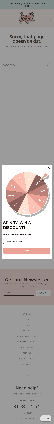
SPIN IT (26, 251)
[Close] (49, 168)
